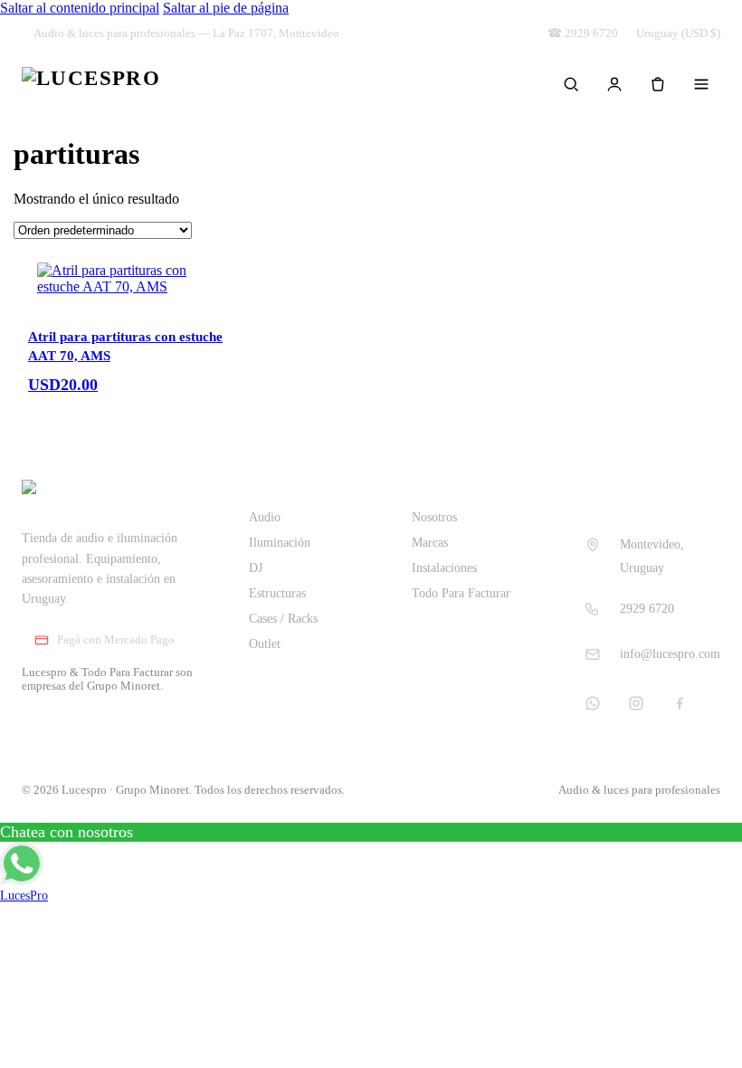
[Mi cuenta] (614, 84)
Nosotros (434, 517)
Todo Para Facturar (461, 593)
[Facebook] (679, 703)
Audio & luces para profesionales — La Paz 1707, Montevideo (186, 33)
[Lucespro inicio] (91, 84)
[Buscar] (571, 84)
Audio (265, 517)
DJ (255, 568)
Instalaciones (444, 568)
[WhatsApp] (593, 703)
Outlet (265, 644)
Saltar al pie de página (226, 7)
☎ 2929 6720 (582, 33)
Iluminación (279, 542)
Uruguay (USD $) (678, 33)
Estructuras (277, 593)
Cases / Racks (283, 618)
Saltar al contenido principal (79, 7)
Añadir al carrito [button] (100, 402)
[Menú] (701, 84)
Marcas (430, 542)
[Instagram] (636, 703)
